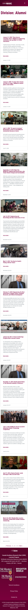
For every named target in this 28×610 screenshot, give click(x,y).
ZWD (17, 607)
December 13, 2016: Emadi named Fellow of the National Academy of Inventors (14, 382)
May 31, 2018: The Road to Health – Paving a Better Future (12, 261)
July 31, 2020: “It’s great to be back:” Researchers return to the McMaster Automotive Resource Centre (13, 130)
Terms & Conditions (14, 585)
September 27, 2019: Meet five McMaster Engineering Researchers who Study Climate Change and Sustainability (14, 171)
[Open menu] (24, 3)
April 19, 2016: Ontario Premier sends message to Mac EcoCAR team (13, 473)
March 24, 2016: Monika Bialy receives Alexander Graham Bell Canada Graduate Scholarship (14, 519)
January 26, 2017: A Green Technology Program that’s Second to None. (13, 337)
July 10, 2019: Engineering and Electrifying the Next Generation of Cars (14, 217)
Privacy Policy (14, 591)
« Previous (8, 546)
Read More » (6, 56)
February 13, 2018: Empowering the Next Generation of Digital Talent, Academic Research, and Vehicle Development (13, 293)
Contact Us (14, 597)
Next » (21, 546)
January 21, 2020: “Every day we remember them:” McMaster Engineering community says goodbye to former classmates (14, 39)
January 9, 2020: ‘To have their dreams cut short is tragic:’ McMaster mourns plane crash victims (13, 83)
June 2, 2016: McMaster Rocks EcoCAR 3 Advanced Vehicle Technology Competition (14, 428)
